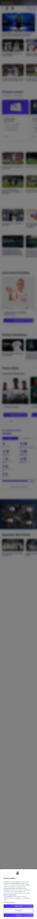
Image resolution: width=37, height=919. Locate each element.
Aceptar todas (18, 906)
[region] (18, 894)
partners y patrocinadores (10, 894)
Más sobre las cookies (9, 902)
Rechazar (18, 915)
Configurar (18, 910)
